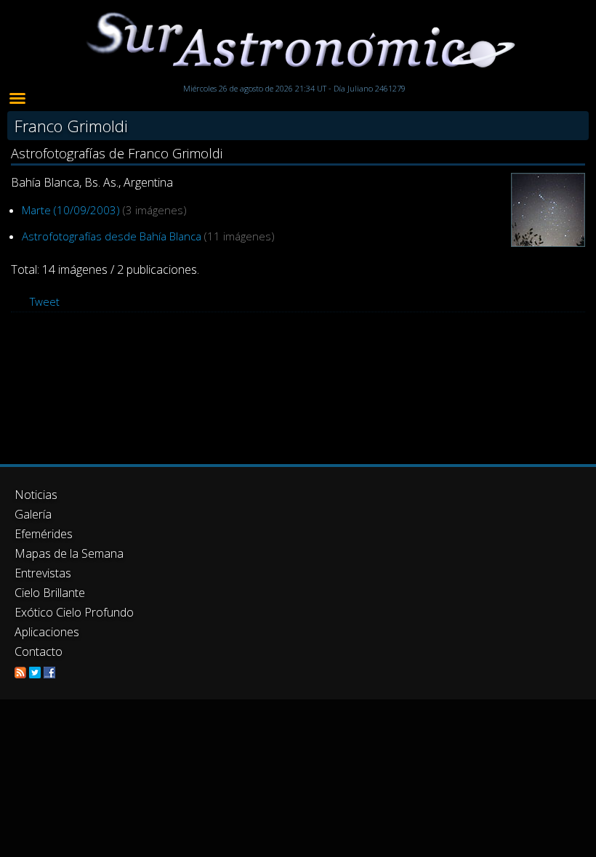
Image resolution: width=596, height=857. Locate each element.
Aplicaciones (47, 632)
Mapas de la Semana (69, 553)
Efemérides (44, 534)
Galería (33, 514)
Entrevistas (43, 573)
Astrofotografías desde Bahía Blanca (111, 236)
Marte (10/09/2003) (71, 210)
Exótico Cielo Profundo (74, 612)
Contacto (39, 651)
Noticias (36, 495)
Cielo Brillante (50, 593)
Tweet (45, 301)
